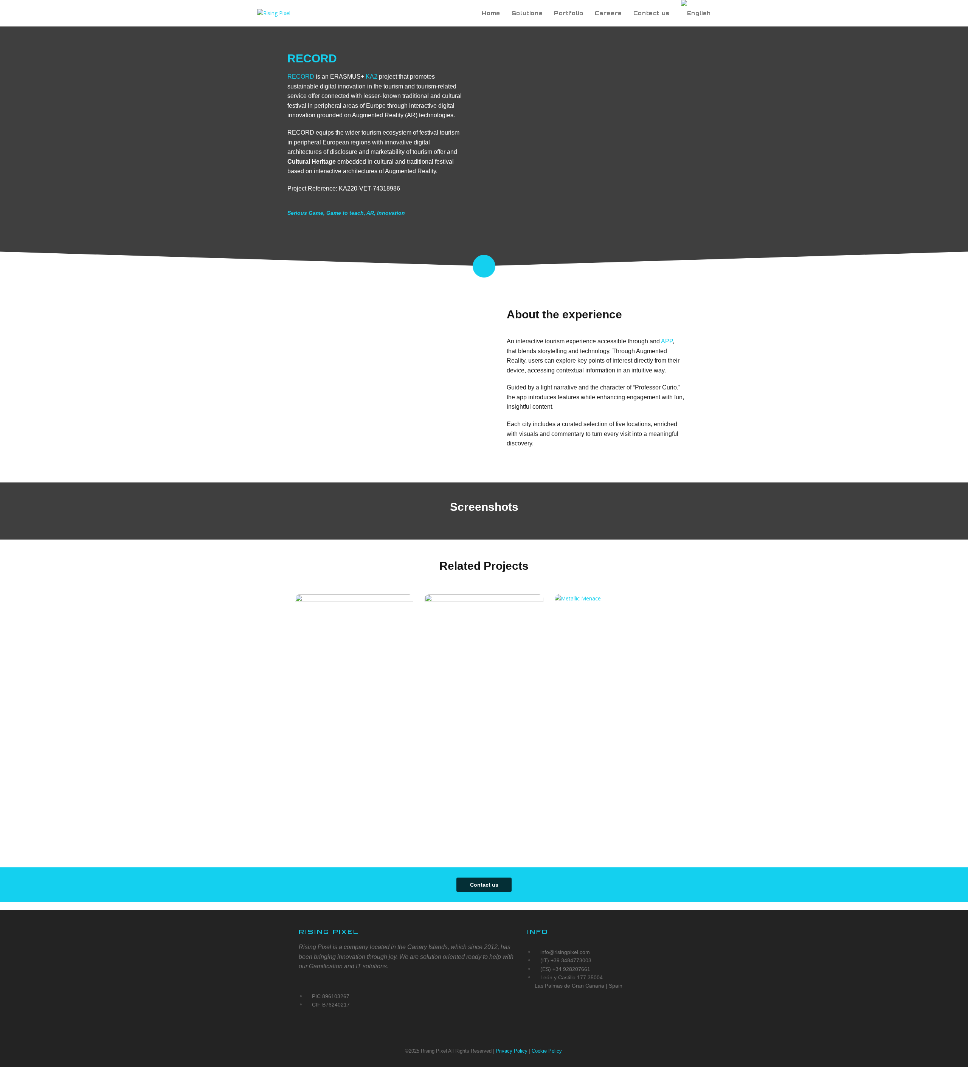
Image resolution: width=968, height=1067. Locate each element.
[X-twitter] (536, 1012)
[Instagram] (564, 1012)
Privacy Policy (511, 1051)
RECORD (300, 76)
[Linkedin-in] (620, 1012)
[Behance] (648, 1012)
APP (667, 341)
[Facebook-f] (592, 1012)
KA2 (371, 76)
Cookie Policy (547, 1051)
